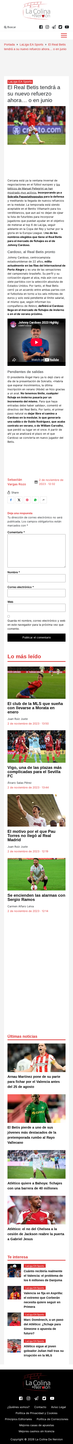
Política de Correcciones (52, 1419)
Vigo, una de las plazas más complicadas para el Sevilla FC (34, 771)
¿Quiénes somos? (18, 1407)
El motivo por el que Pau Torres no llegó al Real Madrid (31, 835)
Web (10, 601)
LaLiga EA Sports (31, 44)
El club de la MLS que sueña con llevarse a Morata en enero (35, 707)
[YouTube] (67, 27)
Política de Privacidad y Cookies (36, 1413)
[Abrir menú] (64, 35)
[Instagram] (47, 27)
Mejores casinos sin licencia (36, 1431)
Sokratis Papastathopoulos (25, 196)
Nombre (13, 572)
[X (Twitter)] (60, 27)
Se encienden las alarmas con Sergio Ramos (36, 897)
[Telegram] (54, 27)
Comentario (16, 532)
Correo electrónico (20, 587)
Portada (9, 44)
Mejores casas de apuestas (36, 1425)
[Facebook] (41, 27)
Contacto (40, 1407)
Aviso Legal (58, 1407)
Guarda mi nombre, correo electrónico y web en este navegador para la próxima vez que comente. (36, 624)
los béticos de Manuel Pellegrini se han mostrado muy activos (33, 188)
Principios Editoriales (18, 1419)
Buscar (11, 27)
